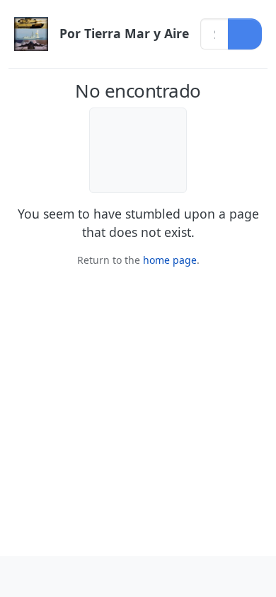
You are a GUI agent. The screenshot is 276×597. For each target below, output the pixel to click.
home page (170, 260)
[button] (21, 576)
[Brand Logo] (31, 34)
